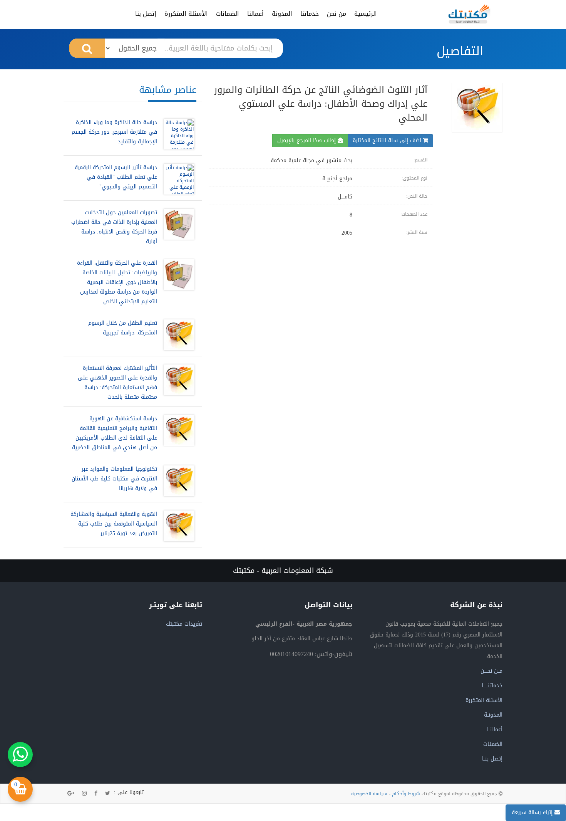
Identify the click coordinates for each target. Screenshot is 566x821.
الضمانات (227, 14)
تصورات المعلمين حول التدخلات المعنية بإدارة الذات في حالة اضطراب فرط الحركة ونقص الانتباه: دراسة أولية (114, 227)
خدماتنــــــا (492, 685)
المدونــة (493, 715)
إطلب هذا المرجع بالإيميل (307, 140)
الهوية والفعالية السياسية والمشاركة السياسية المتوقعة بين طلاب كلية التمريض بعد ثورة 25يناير (113, 524)
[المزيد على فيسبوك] (95, 793)
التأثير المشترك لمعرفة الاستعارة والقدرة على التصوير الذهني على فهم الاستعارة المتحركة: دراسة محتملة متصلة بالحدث (117, 382)
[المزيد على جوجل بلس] (71, 793)
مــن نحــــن (491, 671)
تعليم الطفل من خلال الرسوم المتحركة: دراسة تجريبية (122, 328)
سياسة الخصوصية (369, 793)
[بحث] (87, 48)
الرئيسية (365, 14)
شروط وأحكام (406, 793)
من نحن (336, 14)
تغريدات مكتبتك (184, 624)
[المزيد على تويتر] (107, 793)
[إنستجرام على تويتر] (84, 793)
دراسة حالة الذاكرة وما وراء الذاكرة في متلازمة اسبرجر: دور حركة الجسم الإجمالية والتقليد (114, 132)
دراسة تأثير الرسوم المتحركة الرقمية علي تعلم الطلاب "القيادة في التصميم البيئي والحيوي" (116, 177)
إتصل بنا (145, 14)
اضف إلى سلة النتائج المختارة (388, 140)
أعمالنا (255, 14)
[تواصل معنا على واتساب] (20, 754)
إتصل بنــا (492, 759)
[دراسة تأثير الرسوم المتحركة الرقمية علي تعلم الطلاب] (177, 179)
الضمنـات (492, 744)
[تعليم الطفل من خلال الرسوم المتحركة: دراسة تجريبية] (177, 334)
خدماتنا (309, 14)
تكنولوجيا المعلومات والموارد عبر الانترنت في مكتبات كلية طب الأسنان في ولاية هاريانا (114, 479)
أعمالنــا (494, 729)
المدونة (282, 14)
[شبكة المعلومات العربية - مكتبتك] (469, 14)
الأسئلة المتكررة (186, 14)
